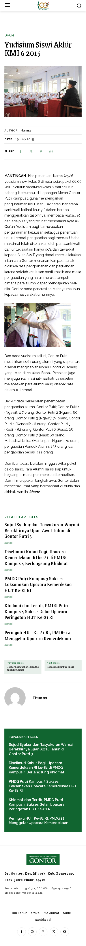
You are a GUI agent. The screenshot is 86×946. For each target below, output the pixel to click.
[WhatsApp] (51, 151)
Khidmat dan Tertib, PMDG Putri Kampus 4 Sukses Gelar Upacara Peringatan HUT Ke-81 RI (36, 611)
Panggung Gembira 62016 (60, 667)
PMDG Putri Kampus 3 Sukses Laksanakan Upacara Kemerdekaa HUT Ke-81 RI (38, 584)
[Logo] (43, 5)
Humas (26, 130)
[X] (30, 151)
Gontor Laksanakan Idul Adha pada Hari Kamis (23, 668)
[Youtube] (64, 931)
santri (8, 542)
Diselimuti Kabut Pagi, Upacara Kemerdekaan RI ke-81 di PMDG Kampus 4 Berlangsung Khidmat (36, 557)
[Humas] (17, 697)
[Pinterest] (40, 151)
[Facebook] (20, 151)
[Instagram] (32, 931)
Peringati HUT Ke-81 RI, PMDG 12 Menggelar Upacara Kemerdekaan (37, 635)
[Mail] (43, 931)
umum (9, 35)
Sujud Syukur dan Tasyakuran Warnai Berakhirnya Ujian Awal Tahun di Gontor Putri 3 (41, 530)
